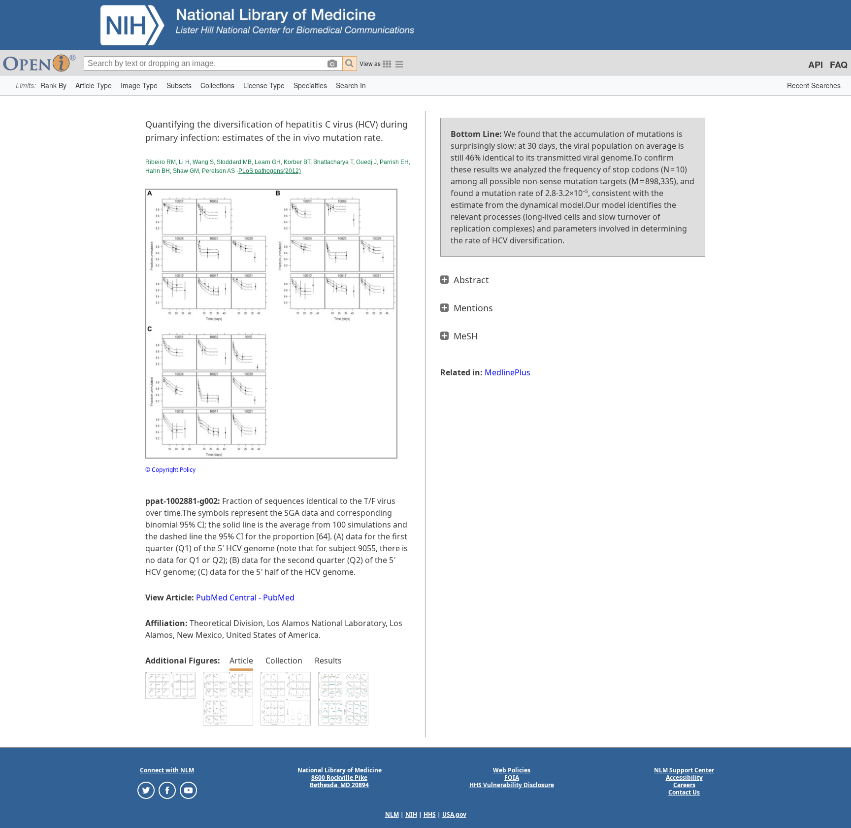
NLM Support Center (684, 770)
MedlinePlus (507, 372)
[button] (53, 85)
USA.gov (454, 814)
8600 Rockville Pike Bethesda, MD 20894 (339, 781)
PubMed (279, 597)
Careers (684, 785)
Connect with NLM (167, 770)
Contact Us (684, 792)
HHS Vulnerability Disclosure (511, 785)
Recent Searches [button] (814, 85)
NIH (411, 814)
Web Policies (511, 770)
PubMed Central (226, 597)
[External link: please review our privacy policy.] (146, 790)
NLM (392, 814)
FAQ (839, 64)
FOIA (511, 777)
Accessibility (684, 777)
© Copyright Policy (170, 469)
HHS (430, 814)
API (815, 64)
